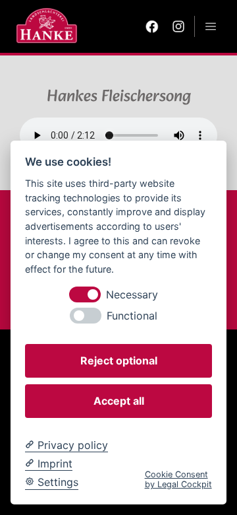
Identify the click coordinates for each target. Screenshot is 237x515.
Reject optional (118, 360)
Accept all (118, 400)
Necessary (132, 295)
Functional (132, 316)
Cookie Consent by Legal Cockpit (178, 479)
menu (211, 26)
